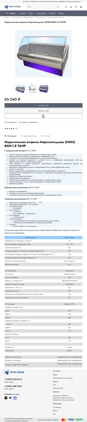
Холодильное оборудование (23, 17)
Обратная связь (58, 388)
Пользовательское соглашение (62, 378)
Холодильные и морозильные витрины (50, 17)
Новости (23, 13)
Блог (54, 385)
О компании (57, 407)
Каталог (12, 13)
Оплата (61, 13)
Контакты (52, 13)
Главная (7, 17)
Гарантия (55, 381)
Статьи (31, 13)
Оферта (55, 375)
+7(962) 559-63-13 (13, 379)
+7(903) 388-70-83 (13, 386)
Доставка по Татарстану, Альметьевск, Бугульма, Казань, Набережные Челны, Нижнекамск (51, 1)
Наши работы (41, 13)
